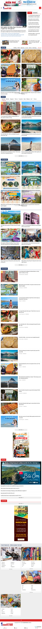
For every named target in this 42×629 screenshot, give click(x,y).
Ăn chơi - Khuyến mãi (6, 208)
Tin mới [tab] (29, 12)
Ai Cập (12, 613)
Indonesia (12, 563)
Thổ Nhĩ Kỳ (24, 589)
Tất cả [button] (39, 47)
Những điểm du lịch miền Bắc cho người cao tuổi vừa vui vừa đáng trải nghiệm (13, 33)
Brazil (12, 609)
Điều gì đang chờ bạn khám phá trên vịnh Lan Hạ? (9, 488)
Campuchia (4, 565)
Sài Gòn (30, 47)
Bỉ (22, 588)
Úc (22, 566)
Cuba (12, 610)
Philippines (12, 566)
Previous (23, 26)
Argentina (3, 613)
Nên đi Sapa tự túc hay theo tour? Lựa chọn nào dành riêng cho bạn (11, 34)
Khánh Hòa (22, 47)
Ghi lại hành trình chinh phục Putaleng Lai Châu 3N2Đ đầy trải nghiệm (13, 490)
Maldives (3, 566)
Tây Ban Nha (33, 589)
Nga (32, 588)
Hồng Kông (33, 563)
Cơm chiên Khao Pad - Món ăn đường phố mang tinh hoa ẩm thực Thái (33, 31)
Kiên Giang (34, 47)
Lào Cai (26, 47)
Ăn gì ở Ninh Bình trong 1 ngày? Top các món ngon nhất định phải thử (34, 42)
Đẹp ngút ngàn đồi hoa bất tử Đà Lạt (7, 493)
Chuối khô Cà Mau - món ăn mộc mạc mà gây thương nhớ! (34, 34)
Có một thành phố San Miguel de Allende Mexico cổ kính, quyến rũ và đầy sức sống (34, 16)
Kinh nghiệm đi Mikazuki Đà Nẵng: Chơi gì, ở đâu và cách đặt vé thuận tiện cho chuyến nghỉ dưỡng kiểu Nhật (10, 244)
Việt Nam (3, 47)
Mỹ (2, 610)
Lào (11, 565)
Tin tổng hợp (4, 159)
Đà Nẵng (15, 47)
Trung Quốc (24, 563)
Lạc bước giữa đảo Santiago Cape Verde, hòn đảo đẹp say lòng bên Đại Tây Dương (33, 23)
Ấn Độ (32, 566)
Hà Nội (18, 47)
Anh (23, 585)
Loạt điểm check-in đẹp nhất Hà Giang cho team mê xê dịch (14, 28)
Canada (3, 609)
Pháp (32, 585)
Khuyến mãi (4, 500)
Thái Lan (3, 562)
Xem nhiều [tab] (35, 12)
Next (26, 26)
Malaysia (3, 563)
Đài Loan (32, 564)
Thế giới (3, 96)
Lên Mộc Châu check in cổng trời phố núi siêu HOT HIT (10, 495)
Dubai (23, 564)
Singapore (12, 562)
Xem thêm (10, 569)
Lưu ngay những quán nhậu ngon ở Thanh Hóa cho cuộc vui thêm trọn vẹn (34, 27)
